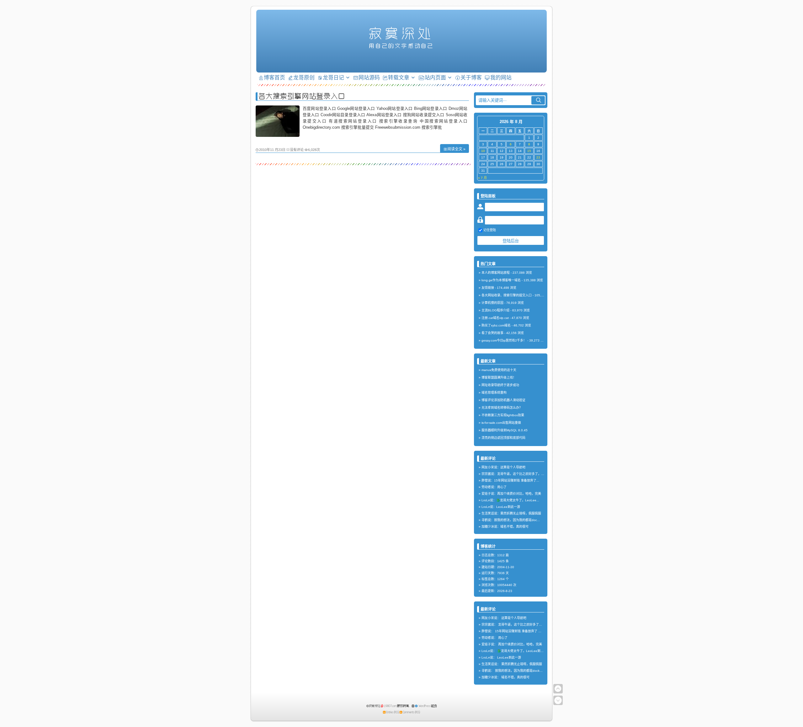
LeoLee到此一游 (509, 657)
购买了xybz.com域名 (496, 325)
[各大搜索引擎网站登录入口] (278, 135)
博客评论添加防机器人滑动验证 (503, 400)
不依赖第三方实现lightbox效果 (502, 415)
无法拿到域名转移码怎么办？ (501, 407)
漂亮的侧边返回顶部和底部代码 (503, 437)
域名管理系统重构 (494, 392)
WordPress (424, 705)
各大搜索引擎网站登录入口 (301, 96)
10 (483, 151)
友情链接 (487, 287)
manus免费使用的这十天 (498, 370)
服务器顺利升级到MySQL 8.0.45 (504, 430)
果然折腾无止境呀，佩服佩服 (521, 664)
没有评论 (297, 150)
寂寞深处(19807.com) (383, 705)
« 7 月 (482, 178)
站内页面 (435, 77)
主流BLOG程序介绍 (495, 310)
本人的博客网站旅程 (495, 272)
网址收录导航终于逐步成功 (500, 385)
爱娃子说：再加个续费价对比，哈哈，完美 (511, 493)
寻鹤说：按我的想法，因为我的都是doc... (510, 520)
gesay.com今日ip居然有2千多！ (503, 340)
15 (529, 151)
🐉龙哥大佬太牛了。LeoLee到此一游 (523, 651)
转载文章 (398, 77)
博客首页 (274, 77)
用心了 (503, 637)
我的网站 (501, 77)
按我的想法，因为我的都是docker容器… (523, 670)
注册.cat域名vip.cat (495, 318)
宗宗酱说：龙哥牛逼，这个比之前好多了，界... (514, 474)
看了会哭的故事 (492, 333)
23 (538, 157)
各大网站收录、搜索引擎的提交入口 (506, 295)
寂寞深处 (401, 33)
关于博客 (471, 77)
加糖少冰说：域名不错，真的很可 (505, 526)
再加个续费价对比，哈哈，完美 (520, 644)
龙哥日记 (333, 77)
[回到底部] (558, 700)
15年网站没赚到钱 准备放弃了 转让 (520, 631)
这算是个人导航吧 (513, 618)
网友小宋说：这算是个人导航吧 (503, 467)
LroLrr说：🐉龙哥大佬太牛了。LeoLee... (510, 500)
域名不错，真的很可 (515, 677)
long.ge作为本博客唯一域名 (501, 280)
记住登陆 (489, 230)
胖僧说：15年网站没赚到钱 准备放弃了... (510, 480)
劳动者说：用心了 (494, 487)
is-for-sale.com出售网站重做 (501, 422)
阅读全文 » (456, 149)
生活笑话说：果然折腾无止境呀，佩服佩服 (511, 513)
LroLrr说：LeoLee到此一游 (500, 507)
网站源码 (369, 77)
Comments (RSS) (411, 712)
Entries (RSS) (392, 712)
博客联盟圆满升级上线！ (498, 377)
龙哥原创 (304, 77)
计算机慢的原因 (492, 302)
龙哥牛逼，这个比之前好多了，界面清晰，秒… (531, 624)
